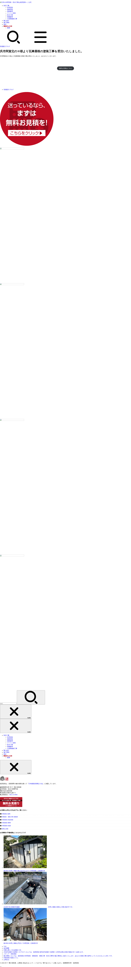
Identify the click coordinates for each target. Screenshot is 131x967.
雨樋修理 (10, 17)
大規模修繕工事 (12, 19)
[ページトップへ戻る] (0, 966)
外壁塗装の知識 (6, 825)
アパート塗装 (11, 13)
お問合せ (6, 959)
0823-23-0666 (13, 794)
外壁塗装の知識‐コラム (11, 957)
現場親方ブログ (5, 46)
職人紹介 (6, 20)
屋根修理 (10, 11)
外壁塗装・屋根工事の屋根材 (10, 817)
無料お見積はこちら (65, 68)
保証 (5, 24)
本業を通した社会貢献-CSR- (12, 950)
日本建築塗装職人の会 (36, 783)
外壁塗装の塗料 (6, 814)
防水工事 (10, 15)
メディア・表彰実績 (10, 954)
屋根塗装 (10, 9)
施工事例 (6, 22)
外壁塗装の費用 (6, 822)
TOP (5, 946)
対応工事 (6, 5)
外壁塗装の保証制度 (7, 819)
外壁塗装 (10, 7)
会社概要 (6, 948)
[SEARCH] (13, 43)
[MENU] (40, 43)
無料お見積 (5, 829)
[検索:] (8, 703)
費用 (8, 28)
